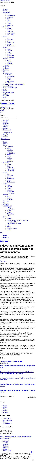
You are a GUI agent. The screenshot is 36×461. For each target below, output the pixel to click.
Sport (5, 47)
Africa (8, 41)
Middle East (10, 43)
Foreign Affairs (11, 153)
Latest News (4, 363)
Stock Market (11, 33)
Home (5, 11)
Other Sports (10, 57)
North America (11, 46)
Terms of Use (7, 419)
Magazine (6, 67)
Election (9, 151)
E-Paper (5, 134)
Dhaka (8, 19)
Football (9, 51)
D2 (4, 71)
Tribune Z (6, 65)
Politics (9, 20)
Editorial (9, 62)
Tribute (9, 79)
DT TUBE (6, 95)
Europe (9, 44)
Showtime (6, 68)
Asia (8, 38)
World (5, 36)
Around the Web (8, 86)
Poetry (9, 75)
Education (10, 17)
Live (4, 97)
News (5, 145)
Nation (9, 154)
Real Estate (10, 35)
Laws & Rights (11, 15)
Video (5, 409)
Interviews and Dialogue (10, 87)
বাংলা (1, 112)
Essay (8, 83)
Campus (9, 23)
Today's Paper (7, 133)
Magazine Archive (8, 92)
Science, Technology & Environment (13, 84)
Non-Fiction (10, 81)
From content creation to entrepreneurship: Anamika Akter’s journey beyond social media (17, 372)
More (4, 217)
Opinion (5, 59)
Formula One (10, 55)
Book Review (10, 76)
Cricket (9, 49)
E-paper (5, 9)
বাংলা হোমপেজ (32, 397)
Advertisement (7, 423)
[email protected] (5, 436)
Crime (8, 14)
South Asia (10, 39)
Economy (9, 28)
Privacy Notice (7, 420)
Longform (9, 63)
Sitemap (5, 422)
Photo (5, 91)
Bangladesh (6, 12)
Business (6, 27)
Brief (4, 89)
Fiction (9, 78)
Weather (9, 22)
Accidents (10, 25)
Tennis (9, 52)
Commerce (10, 31)
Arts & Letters (7, 73)
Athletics (9, 54)
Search (5, 410)
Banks (8, 30)
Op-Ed (8, 60)
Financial (5, 70)
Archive (5, 94)
